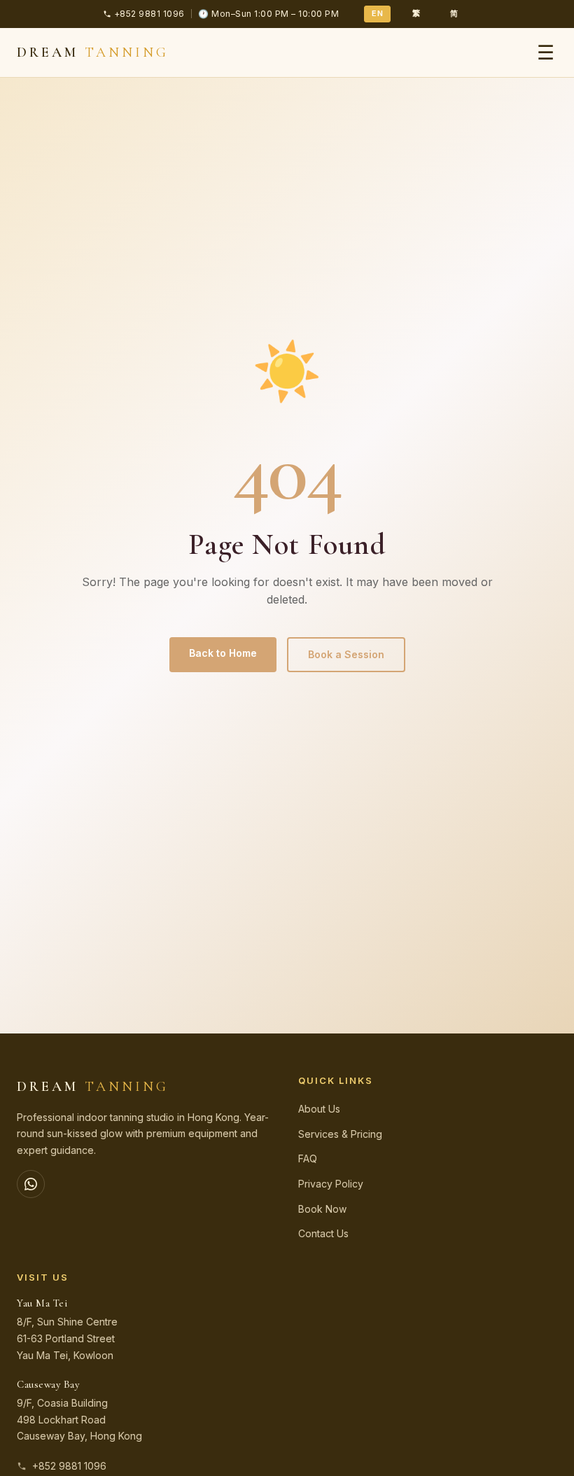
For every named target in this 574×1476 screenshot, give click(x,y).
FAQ (307, 1158)
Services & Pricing (340, 1134)
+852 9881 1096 (69, 1466)
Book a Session (346, 654)
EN (377, 13)
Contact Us (323, 1233)
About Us (319, 1109)
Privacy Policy (330, 1184)
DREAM (93, 52)
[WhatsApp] (31, 1184)
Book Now (322, 1209)
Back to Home (223, 653)
